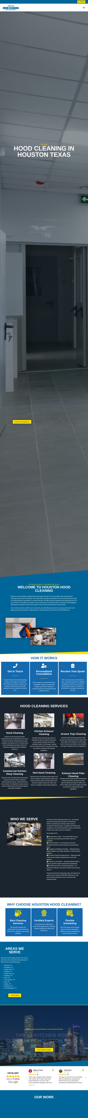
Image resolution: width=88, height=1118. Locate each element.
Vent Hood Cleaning (44, 772)
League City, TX (9, 973)
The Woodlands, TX (10, 988)
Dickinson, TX (8, 986)
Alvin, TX (7, 977)
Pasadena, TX (8, 967)
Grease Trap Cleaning (73, 734)
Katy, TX (6, 982)
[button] (83, 7)
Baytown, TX (8, 971)
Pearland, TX (8, 975)
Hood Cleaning (14, 733)
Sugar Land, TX (9, 969)
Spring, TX (7, 984)
